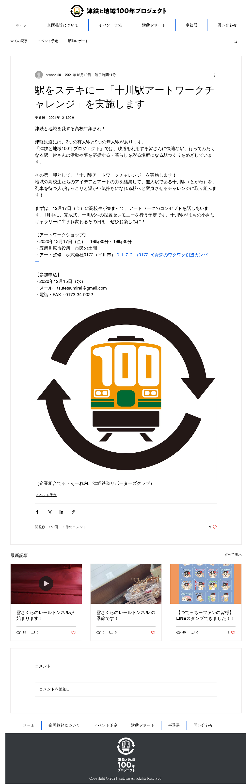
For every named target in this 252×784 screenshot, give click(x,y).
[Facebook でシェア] (37, 511)
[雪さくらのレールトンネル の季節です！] (126, 584)
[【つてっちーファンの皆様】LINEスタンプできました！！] (205, 584)
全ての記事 (19, 41)
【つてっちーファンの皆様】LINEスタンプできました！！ (205, 615)
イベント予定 (47, 41)
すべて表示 (233, 554)
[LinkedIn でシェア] (61, 511)
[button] (235, 41)
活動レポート (78, 41)
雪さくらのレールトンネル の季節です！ (125, 615)
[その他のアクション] (214, 75)
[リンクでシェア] (73, 511)
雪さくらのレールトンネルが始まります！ (45, 615)
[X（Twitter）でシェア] (49, 511)
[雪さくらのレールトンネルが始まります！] (46, 584)
